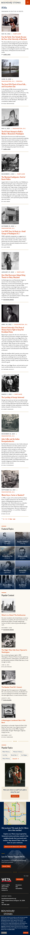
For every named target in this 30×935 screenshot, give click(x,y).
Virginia (19, 81)
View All (14, 758)
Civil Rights (24, 755)
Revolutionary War (7, 556)
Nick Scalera (7, 700)
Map (3, 902)
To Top (26, 876)
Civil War (5, 755)
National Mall (22, 570)
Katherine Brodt (8, 299)
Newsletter (19, 885)
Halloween (7, 542)
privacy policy (11, 929)
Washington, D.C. (8, 81)
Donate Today (6, 866)
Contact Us (5, 890)
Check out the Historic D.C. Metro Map (15, 846)
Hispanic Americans (22, 542)
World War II (14, 755)
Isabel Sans (6, 54)
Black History (22, 585)
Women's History (7, 585)
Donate (19, 879)
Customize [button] (4, 932)
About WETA (5, 886)
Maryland (17, 34)
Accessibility (19, 888)
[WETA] (6, 880)
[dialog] (15, 925)
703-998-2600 (5, 904)
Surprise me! (15, 796)
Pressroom (4, 888)
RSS (17, 886)
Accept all (25, 932)
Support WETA (6, 885)
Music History (7, 570)
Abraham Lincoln (22, 556)
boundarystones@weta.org (9, 898)
